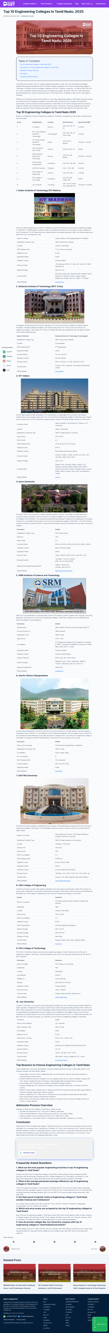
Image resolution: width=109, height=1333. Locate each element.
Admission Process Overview (29, 70)
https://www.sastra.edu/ (63, 881)
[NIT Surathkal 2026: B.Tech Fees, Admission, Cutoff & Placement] (54, 1273)
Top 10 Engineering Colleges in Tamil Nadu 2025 (35, 64)
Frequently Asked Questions (29, 76)
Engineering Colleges (27, 16)
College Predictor (29, 4)
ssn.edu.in (58, 944)
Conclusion (23, 73)
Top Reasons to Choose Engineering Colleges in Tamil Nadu (39, 67)
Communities (101, 4)
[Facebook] (13, 1242)
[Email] (95, 1242)
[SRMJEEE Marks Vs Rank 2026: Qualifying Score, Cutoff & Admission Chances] (19, 1273)
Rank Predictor (46, 4)
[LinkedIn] (54, 1242)
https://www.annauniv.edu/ (63, 571)
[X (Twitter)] (34, 1242)
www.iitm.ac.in (59, 282)
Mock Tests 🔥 (87, 4)
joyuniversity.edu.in (61, 1060)
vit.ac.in (57, 477)
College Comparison (64, 4)
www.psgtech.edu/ (61, 997)
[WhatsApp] (75, 1242)
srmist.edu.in (59, 671)
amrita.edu (58, 771)
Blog (77, 4)
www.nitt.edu (59, 371)
